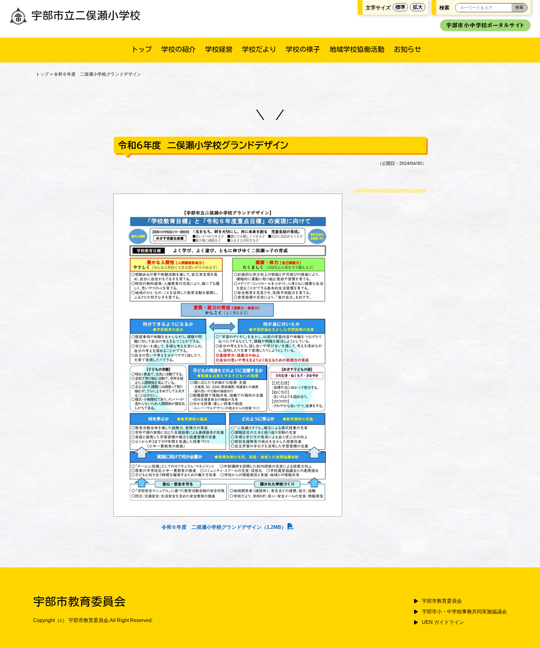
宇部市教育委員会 (442, 601)
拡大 (418, 7)
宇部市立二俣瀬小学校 (86, 15)
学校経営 (218, 49)
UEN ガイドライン (443, 622)
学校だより (259, 49)
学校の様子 (303, 49)
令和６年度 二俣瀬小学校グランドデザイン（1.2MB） (225, 527)
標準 (400, 7)
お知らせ (407, 49)
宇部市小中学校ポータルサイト (485, 25)
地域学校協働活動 (356, 49)
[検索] (519, 7)
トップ (141, 49)
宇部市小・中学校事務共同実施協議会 (464, 611)
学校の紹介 (178, 49)
